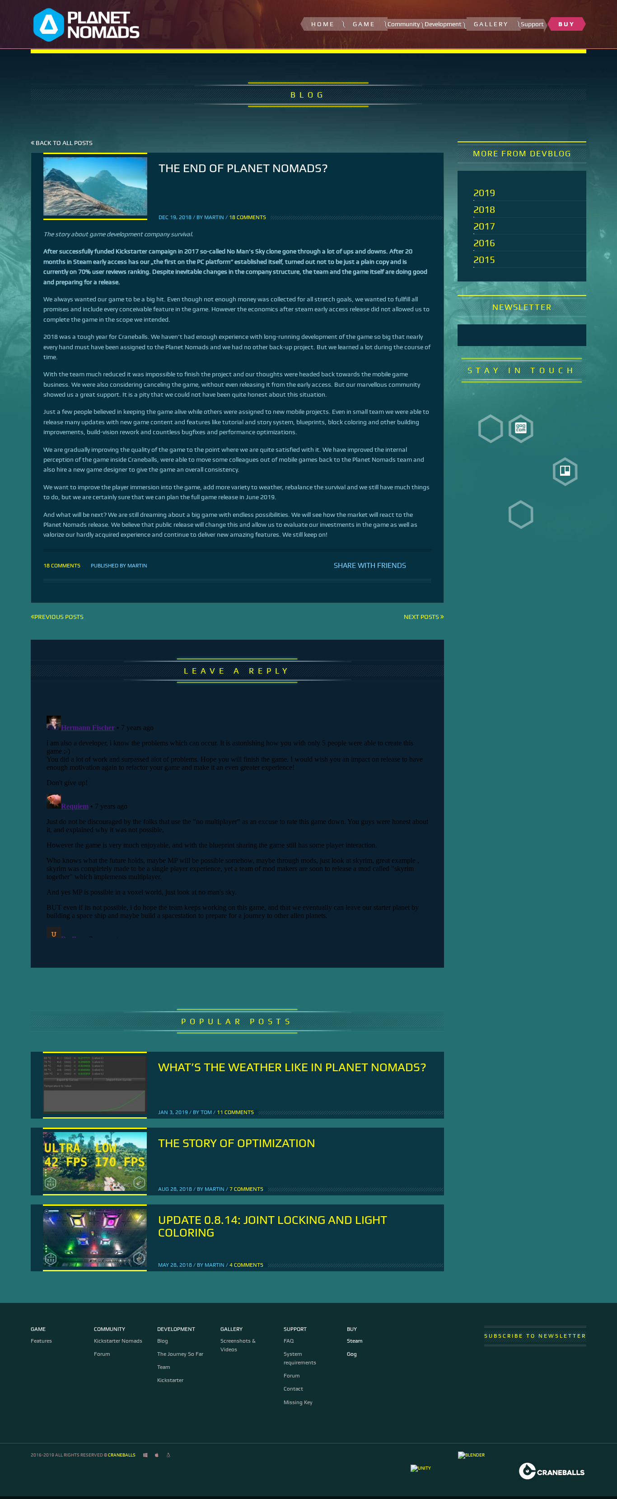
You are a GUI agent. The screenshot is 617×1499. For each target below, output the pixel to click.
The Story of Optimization (236, 1143)
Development (176, 1329)
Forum (102, 1354)
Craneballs (122, 1454)
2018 (484, 209)
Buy (566, 24)
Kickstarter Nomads (118, 1341)
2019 (484, 192)
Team (163, 1367)
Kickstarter (170, 1380)
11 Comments (235, 1112)
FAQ (289, 1341)
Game (38, 1329)
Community (109, 1329)
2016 (484, 242)
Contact (293, 1389)
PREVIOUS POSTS (59, 616)
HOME (323, 24)
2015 (484, 259)
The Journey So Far (180, 1354)
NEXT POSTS (422, 616)
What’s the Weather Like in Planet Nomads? (292, 1067)
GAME (364, 24)
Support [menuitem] (532, 24)
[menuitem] (325, 24)
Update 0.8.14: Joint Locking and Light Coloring (272, 1226)
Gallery (491, 24)
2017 (484, 226)
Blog (162, 1341)
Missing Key (298, 1402)
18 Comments (247, 217)
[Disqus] (237, 825)
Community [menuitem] (406, 24)
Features (41, 1341)
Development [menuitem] (446, 24)
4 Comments (246, 1265)
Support (295, 1329)
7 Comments (246, 1189)
